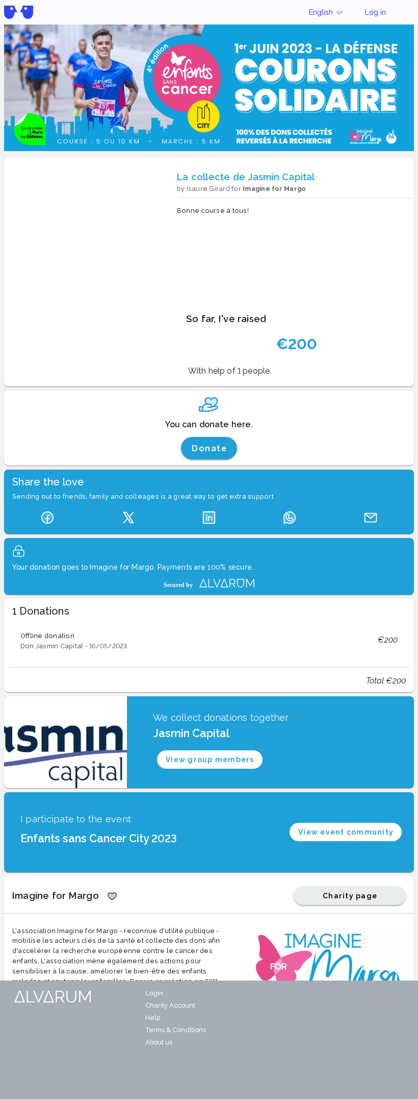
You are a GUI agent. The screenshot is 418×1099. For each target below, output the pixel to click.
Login (154, 993)
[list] (209, 640)
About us (158, 1042)
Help (152, 1017)
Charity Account (170, 1005)
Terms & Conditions (175, 1030)
